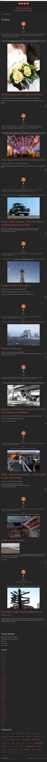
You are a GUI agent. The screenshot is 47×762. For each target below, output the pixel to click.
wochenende (26, 195)
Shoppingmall (20, 128)
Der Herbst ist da (4, 643)
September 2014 (4, 716)
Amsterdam (8, 514)
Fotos (5, 41)
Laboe (28, 743)
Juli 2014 (2, 720)
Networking (11, 444)
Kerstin (8, 383)
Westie (23, 322)
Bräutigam (14, 40)
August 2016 (3, 683)
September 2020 (4, 652)
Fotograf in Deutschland (17, 189)
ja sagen (37, 35)
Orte (6, 128)
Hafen (22, 321)
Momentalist (23, 8)
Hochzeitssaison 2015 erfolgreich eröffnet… (22, 94)
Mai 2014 (3, 724)
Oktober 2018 (3, 661)
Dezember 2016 (4, 677)
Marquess (35, 133)
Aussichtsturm (5, 321)
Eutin (42, 733)
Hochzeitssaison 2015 (39, 41)
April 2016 (3, 685)
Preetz (30, 378)
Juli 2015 (2, 700)
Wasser (44, 321)
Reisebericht (12, 510)
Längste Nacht (38, 127)
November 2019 (4, 659)
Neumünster (11, 36)
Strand (38, 321)
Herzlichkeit (8, 41)
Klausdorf (17, 743)
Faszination (39, 40)
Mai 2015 (3, 702)
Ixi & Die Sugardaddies (9, 133)
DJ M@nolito (18, 132)
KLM (26, 514)
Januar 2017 (3, 675)
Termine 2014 (41, 383)
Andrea (4, 40)
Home (2, 14)
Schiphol (37, 514)
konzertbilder (22, 133)
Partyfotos (15, 128)
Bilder (5, 132)
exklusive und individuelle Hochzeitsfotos (31, 40)
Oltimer (14, 36)
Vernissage (17, 752)
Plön (23, 383)
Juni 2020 (3, 657)
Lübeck (31, 743)
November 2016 (4, 679)
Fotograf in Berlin (10, 189)
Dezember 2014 (4, 710)
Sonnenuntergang (31, 448)
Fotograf (42, 40)
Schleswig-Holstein (27, 259)
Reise (9, 510)
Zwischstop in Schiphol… (13, 540)
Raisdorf (18, 746)
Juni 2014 (3, 722)
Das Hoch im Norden (14, 448)
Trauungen (11, 752)
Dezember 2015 (4, 694)
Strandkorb (41, 321)
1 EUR (3, 733)
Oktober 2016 (3, 681)
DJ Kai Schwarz (14, 132)
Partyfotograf (12, 128)
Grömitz (40, 316)
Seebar (28, 448)
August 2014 (3, 718)
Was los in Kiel (28, 128)
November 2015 (4, 696)
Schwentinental (39, 746)
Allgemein (3, 189)
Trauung (17, 36)
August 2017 (3, 667)
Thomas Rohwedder (37, 749)
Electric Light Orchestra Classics (30, 132)
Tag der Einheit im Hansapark (15, 285)
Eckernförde (38, 733)
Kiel (26, 127)
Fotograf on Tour (17, 514)
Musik (43, 133)
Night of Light (3, 641)
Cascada (10, 132)
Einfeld (20, 40)
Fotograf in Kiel (4, 127)
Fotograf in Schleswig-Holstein (6, 35)
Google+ (1, 0)
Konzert (34, 127)
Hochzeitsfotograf (21, 35)
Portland (7, 510)
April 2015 (3, 704)
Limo (42, 35)
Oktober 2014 (3, 714)
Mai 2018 (3, 663)
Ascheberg (18, 733)
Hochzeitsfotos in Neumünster (27, 41)
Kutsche (40, 35)
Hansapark (40, 253)
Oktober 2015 (3, 698)
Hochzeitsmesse (33, 35)
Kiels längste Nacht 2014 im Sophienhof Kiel (23, 159)
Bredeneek (28, 733)
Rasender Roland (21, 259)
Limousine (3, 36)
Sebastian (34, 383)
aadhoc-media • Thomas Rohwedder (39, 758)
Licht (41, 127)
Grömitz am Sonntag (11, 348)
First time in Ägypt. (4, 645)
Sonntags (36, 321)
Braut (11, 40)
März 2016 (3, 687)
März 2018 (3, 665)
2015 (2, 40)
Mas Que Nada (39, 133)
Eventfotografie (4, 443)
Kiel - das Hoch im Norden (5, 444)
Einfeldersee (23, 40)
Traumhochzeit (4, 752)
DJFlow (25, 132)
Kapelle (6, 383)
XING (17, 444)
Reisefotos (16, 510)
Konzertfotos (26, 133)
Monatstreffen (22, 448)
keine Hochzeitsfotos (22, 127)
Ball (3, 132)
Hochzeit (12, 35)
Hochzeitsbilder (16, 35)
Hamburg (32, 377)
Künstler (29, 133)
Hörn (4, 133)
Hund (24, 321)
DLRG (11, 321)
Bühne (8, 132)
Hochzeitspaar (34, 41)
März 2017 (3, 671)
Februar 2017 (3, 673)
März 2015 (3, 706)
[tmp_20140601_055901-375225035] (11, 554)
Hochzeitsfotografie (27, 35)
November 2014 (4, 712)
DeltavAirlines (13, 514)
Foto (12, 321)
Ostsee (8, 128)
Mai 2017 (3, 669)
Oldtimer (21, 383)
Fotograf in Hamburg (24, 189)
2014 (2, 132)
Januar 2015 (3, 708)
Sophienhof (24, 128)
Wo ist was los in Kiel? (34, 128)
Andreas (6, 40)
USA (19, 510)
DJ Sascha (22, 132)
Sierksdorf (31, 259)
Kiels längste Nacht (30, 127)
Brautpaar (17, 40)
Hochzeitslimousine (41, 382)
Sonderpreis (4, 749)
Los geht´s (32, 133)
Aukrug (9, 40)
